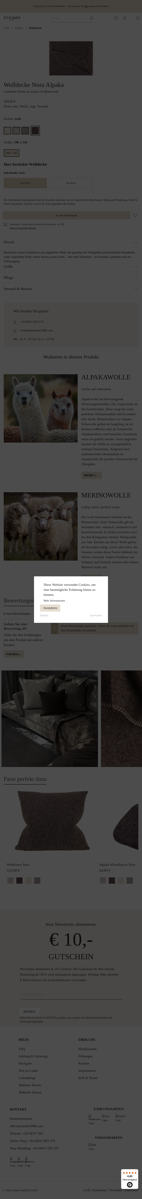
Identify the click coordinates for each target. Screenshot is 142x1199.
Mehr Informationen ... (56, 600)
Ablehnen (44, 615)
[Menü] (136, 1171)
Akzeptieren (50, 608)
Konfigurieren (96, 615)
